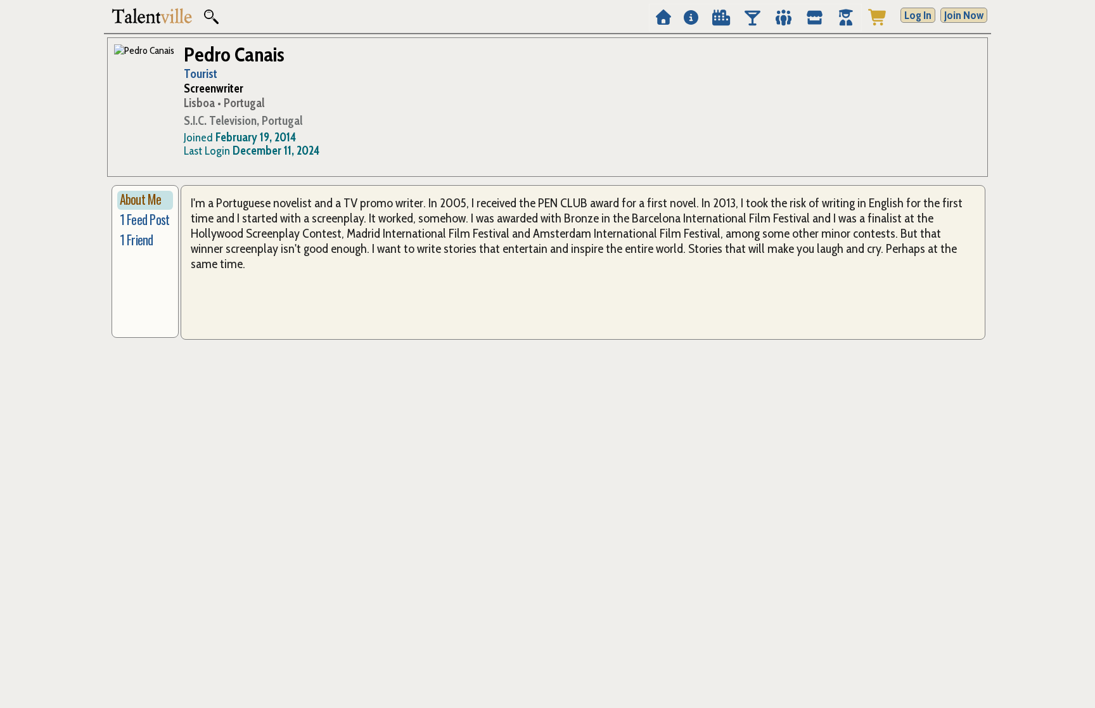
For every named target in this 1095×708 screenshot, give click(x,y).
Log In (918, 15)
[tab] (145, 200)
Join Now (963, 15)
